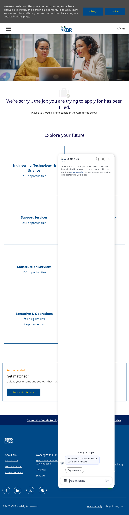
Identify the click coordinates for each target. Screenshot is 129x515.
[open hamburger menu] (8, 28)
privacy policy (77, 172)
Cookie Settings (13, 16)
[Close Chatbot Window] (109, 159)
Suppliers (40, 475)
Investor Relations (14, 472)
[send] (107, 481)
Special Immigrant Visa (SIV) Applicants (47, 462)
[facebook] (6, 490)
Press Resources (13, 466)
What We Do (11, 460)
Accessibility (94, 506)
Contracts (41, 469)
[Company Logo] (66, 28)
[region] (86, 319)
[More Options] (65, 481)
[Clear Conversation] (97, 159)
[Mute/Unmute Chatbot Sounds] (103, 159)
